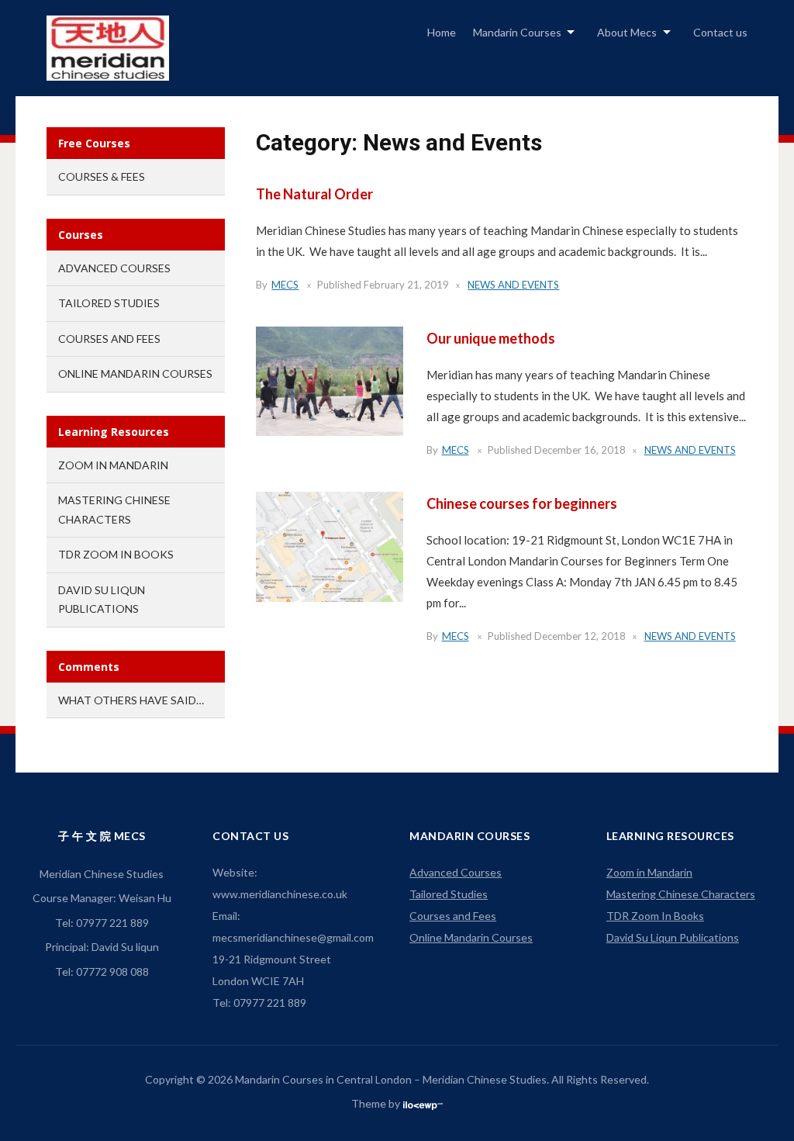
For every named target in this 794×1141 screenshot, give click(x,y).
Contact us (720, 32)
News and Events (513, 284)
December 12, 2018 (580, 636)
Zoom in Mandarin (113, 465)
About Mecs (627, 32)
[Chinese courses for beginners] (329, 545)
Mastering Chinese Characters (680, 894)
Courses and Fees (109, 338)
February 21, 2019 (406, 284)
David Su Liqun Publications (672, 937)
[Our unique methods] (329, 380)
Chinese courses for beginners (521, 503)
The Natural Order (314, 193)
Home (441, 32)
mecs (285, 284)
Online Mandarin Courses (135, 373)
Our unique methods (490, 338)
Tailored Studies (109, 302)
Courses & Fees (101, 176)
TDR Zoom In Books (116, 554)
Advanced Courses (114, 268)
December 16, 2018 (580, 450)
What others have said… (131, 700)
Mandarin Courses (517, 32)
